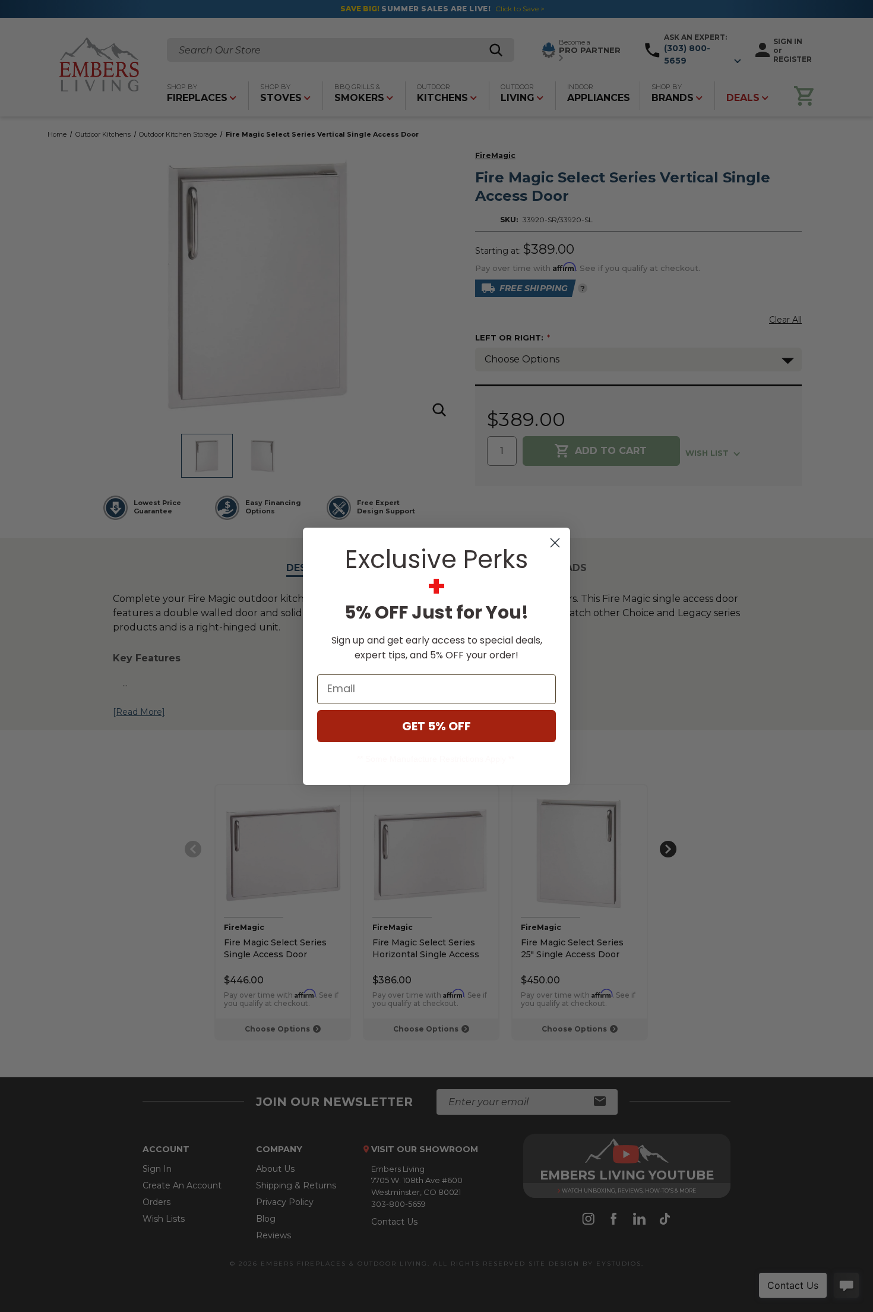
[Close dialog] (555, 542)
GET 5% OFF (436, 726)
